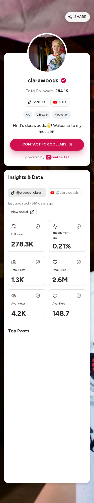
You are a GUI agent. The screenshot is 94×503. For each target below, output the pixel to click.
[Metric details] (38, 226)
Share (80, 17)
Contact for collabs (44, 144)
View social (19, 212)
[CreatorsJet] (57, 157)
